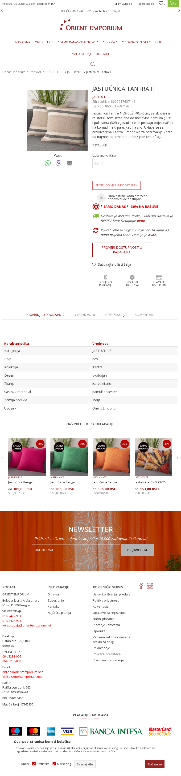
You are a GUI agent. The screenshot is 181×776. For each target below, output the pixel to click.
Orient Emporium (13, 72)
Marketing (64, 764)
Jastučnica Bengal (20, 482)
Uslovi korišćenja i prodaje (111, 594)
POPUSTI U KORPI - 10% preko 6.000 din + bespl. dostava (90, 11)
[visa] (67, 731)
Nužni (25, 764)
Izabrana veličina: (104, 156)
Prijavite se (137, 550)
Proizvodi (35, 72)
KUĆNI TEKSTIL (54, 72)
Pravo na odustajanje (108, 660)
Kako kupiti (101, 606)
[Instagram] (150, 586)
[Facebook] (141, 586)
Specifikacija (115, 314)
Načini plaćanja (104, 619)
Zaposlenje (56, 600)
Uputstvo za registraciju (110, 613)
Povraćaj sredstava (107, 654)
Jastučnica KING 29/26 (150, 482)
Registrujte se (145, 3)
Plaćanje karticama (106, 625)
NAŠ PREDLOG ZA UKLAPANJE (90, 424)
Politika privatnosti (106, 600)
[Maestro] (15, 731)
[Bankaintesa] (111, 731)
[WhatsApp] (48, 164)
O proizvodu (85, 314)
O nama (53, 594)
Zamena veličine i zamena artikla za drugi (111, 639)
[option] (90, 11)
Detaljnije (99, 145)
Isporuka (99, 631)
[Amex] (50, 731)
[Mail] (69, 164)
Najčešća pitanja (59, 613)
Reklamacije (101, 648)
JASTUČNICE (75, 72)
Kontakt (53, 606)
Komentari (144, 314)
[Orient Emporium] (90, 24)
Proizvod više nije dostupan (116, 185)
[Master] (33, 731)
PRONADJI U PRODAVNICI (46, 314)
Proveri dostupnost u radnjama (121, 249)
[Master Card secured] (160, 731)
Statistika (43, 764)
